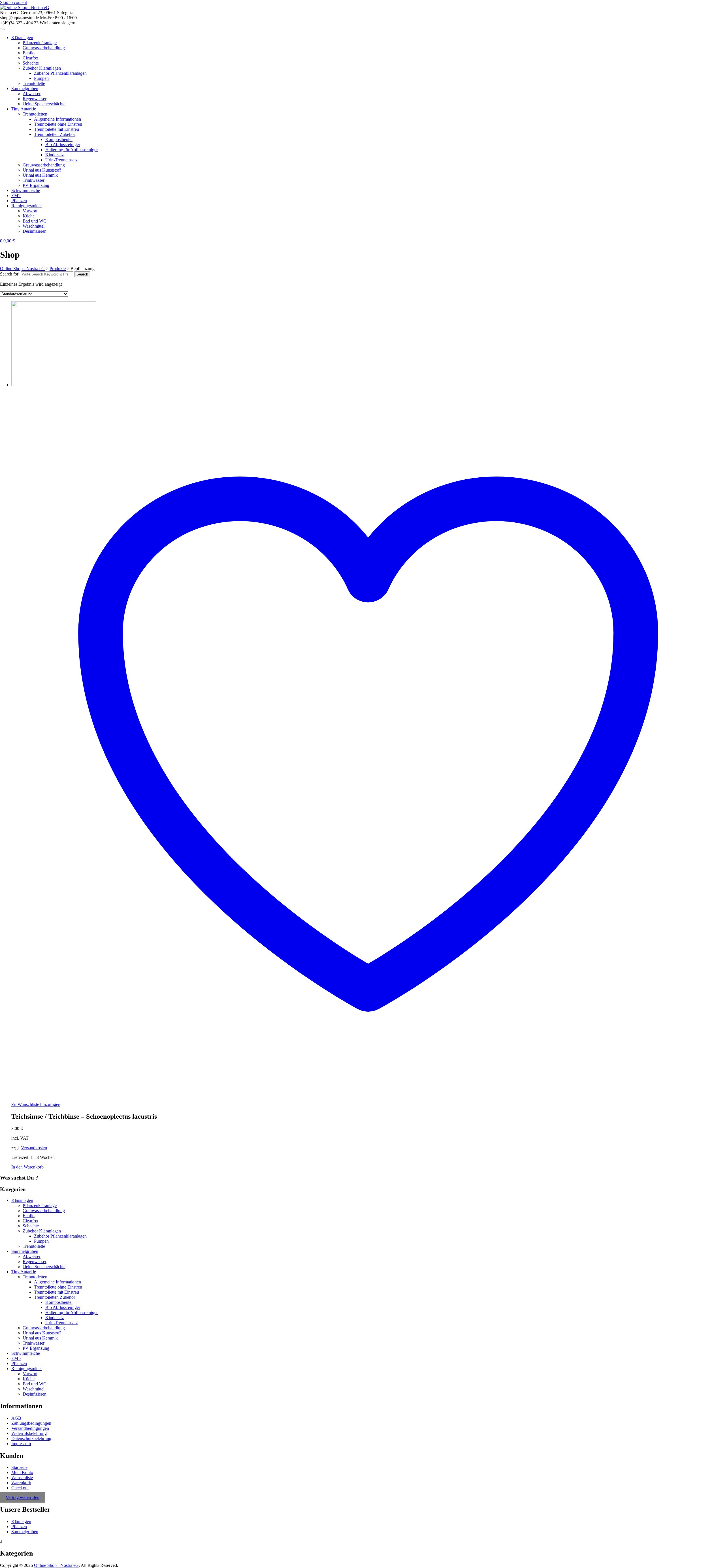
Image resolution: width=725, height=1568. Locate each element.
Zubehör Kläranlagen (42, 68)
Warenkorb (21, 1482)
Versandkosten (34, 1147)
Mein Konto (22, 1472)
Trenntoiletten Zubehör (54, 134)
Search (82, 274)
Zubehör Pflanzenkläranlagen (60, 73)
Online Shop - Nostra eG (56, 1565)
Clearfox (30, 57)
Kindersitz (54, 154)
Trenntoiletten (35, 114)
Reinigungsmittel (26, 205)
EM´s (16, 195)
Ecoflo (29, 52)
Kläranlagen (22, 37)
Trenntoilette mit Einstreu (56, 129)
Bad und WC (34, 221)
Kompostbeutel (58, 139)
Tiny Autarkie (23, 108)
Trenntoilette (34, 83)
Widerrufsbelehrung (29, 1433)
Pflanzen (19, 200)
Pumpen (41, 78)
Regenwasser (34, 98)
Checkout (20, 1487)
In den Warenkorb (27, 1167)
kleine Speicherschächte (44, 103)
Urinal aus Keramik (40, 175)
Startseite (19, 1467)
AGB (16, 1418)
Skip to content (13, 2)
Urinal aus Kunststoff (42, 170)
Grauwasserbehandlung (44, 47)
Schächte (31, 63)
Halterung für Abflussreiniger (71, 149)
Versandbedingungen (30, 1428)
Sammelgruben (24, 88)
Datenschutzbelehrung (31, 1438)
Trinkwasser (33, 180)
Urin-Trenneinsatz (61, 159)
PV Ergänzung (36, 185)
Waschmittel (33, 226)
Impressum (21, 1443)
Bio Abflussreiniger (62, 144)
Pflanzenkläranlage (40, 42)
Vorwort (30, 210)
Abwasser (31, 93)
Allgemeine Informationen (57, 119)
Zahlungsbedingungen (31, 1423)
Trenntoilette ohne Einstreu (58, 124)
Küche (29, 215)
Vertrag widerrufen (22, 1497)
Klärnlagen (21, 1521)
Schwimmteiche (25, 190)
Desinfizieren (34, 231)
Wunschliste (22, 1477)
